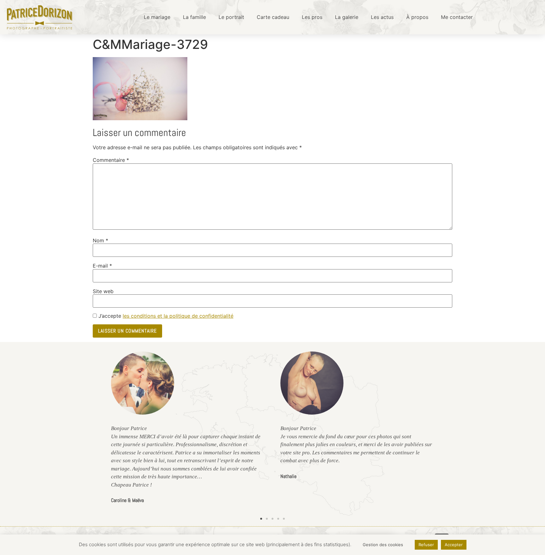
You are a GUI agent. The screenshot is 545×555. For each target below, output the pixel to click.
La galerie (346, 17)
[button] (261, 519)
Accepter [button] (454, 544)
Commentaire (111, 159)
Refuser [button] (426, 544)
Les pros (312, 17)
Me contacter (457, 17)
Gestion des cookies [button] (383, 544)
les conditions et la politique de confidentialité (178, 316)
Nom (100, 240)
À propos (417, 17)
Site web (103, 291)
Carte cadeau (273, 17)
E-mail (102, 265)
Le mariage (157, 17)
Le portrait (231, 17)
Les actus (382, 17)
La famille (194, 17)
